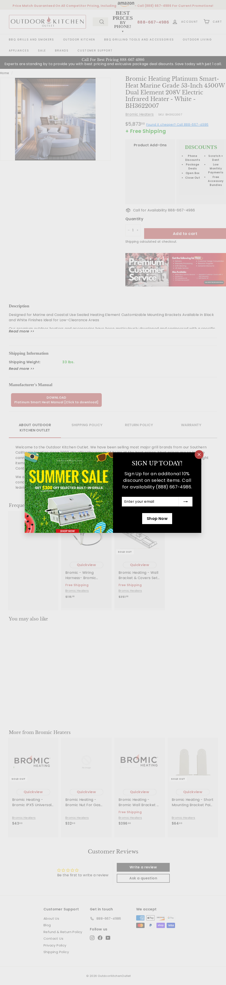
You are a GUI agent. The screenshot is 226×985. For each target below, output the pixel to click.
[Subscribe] (185, 501)
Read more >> (21, 331)
